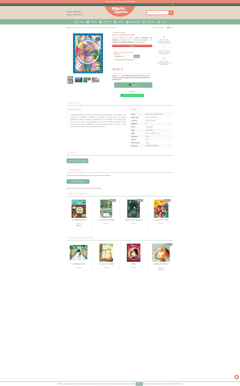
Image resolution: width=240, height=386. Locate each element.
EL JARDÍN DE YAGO (79, 220)
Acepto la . (125, 60)
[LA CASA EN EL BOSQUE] (106, 209)
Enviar (136, 56)
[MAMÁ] (134, 253)
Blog (163, 22)
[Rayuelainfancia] (120, 11)
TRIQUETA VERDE (118, 32)
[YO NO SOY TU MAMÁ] (106, 253)
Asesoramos (135, 22)
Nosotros (151, 22)
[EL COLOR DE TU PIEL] (161, 209)
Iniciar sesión (158, 27)
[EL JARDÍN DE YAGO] (79, 209)
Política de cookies (176, 384)
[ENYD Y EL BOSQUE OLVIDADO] (70, 80)
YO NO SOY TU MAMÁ (106, 264)
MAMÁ (134, 264)
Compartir (132, 91)
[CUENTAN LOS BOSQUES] (134, 209)
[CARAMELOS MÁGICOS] (161, 253)
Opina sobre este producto (77, 161)
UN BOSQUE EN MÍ (79, 264)
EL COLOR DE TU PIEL (161, 220)
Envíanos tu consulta (78, 181)
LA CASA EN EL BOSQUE (106, 220)
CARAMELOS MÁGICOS (161, 264)
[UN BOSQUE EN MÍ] (79, 253)
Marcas (120, 22)
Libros (81, 22)
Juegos (93, 22)
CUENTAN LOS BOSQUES (133, 220)
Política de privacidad (128, 60)
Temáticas (107, 22)
